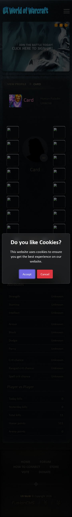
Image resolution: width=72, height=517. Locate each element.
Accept (27, 274)
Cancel (45, 274)
